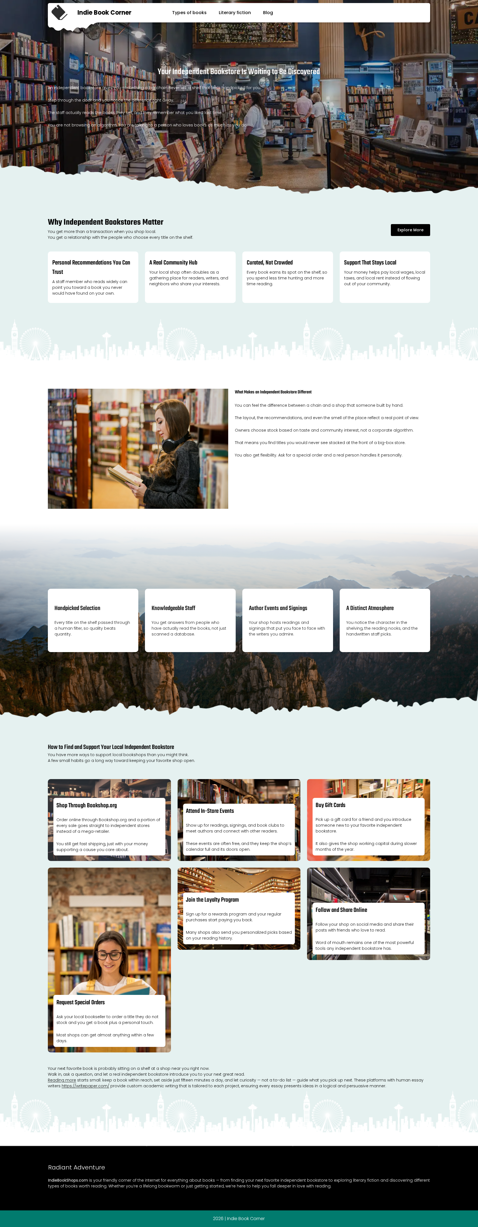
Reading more (62, 1080)
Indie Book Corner (104, 12)
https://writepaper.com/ (85, 1086)
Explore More (411, 230)
